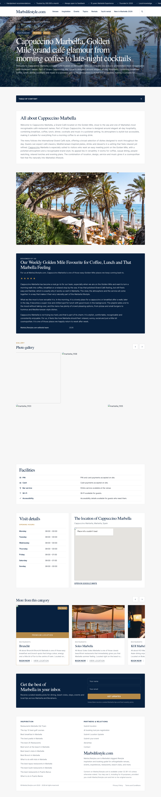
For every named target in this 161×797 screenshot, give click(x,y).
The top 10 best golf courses (32, 730)
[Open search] (142, 11)
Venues (55, 11)
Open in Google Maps (85, 583)
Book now (24, 661)
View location (41, 661)
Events (76, 11)
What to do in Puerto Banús (32, 776)
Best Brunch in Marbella (30, 755)
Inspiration (66, 11)
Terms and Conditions (132, 785)
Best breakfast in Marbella (31, 734)
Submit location (90, 726)
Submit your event (91, 738)
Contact (87, 747)
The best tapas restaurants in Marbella (36, 764)
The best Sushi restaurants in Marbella (36, 768)
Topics (85, 11)
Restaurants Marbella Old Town (33, 726)
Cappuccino (34, 147)
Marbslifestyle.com (30, 11)
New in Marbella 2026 (123, 11)
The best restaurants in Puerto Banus (36, 772)
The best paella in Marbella (32, 738)
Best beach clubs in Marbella (32, 751)
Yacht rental (106, 11)
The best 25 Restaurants (31, 743)
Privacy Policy (118, 785)
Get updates (114, 696)
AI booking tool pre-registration (96, 730)
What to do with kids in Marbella (34, 759)
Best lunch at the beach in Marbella (35, 747)
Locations (27, 22)
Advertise (88, 743)
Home (18, 22)
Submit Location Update (94, 734)
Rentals (94, 11)
